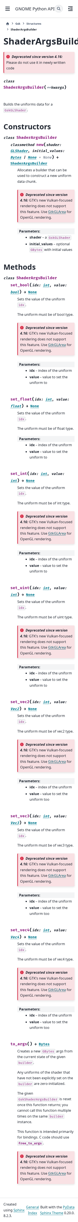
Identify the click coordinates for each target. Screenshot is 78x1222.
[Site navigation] (7, 8)
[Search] (59, 8)
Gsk (17, 24)
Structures (33, 24)
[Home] (7, 23)
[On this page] (70, 8)
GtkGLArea (57, 211)
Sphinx (18, 1210)
